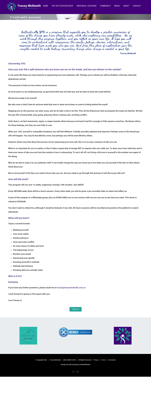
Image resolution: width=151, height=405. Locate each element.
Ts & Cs (103, 360)
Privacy (96, 360)
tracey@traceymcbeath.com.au (71, 287)
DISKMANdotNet (84, 364)
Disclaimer (112, 360)
